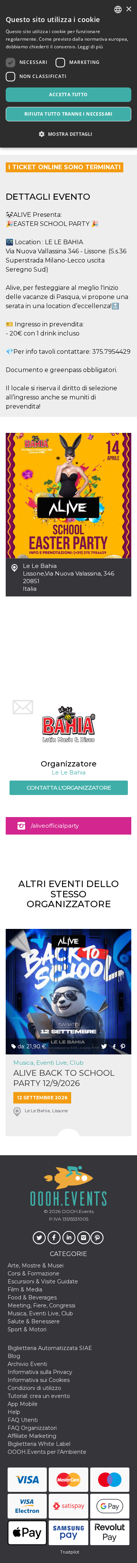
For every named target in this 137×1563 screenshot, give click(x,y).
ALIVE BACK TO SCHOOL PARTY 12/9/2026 (64, 1078)
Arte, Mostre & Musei (36, 1265)
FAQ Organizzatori (32, 1428)
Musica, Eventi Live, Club (48, 1062)
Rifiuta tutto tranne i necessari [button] (68, 114)
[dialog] (68, 74)
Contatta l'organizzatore (69, 787)
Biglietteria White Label (39, 1444)
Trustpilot (69, 1552)
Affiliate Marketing (32, 1436)
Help (14, 1412)
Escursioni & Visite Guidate (43, 1281)
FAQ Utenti (23, 1420)
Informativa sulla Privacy (40, 1372)
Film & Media (25, 1289)
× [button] (128, 9)
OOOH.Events (77, 1211)
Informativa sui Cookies (39, 1380)
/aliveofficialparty (55, 825)
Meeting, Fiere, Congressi (41, 1305)
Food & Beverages (32, 1297)
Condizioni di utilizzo (34, 1388)
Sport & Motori (27, 1329)
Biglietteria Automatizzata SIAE (50, 1348)
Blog (14, 1356)
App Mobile (23, 1404)
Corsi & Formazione (33, 1273)
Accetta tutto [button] (68, 94)
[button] (68, 134)
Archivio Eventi (27, 1364)
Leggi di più (90, 46)
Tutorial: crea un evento (39, 1396)
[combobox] (118, 9)
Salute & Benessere (34, 1321)
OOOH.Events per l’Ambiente (47, 1452)
